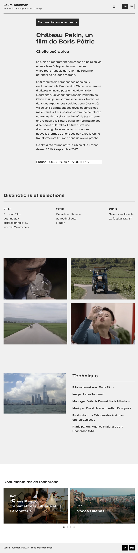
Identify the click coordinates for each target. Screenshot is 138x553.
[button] (64, 527)
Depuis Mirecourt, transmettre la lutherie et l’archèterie (33, 506)
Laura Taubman (16, 5)
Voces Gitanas (91, 511)
